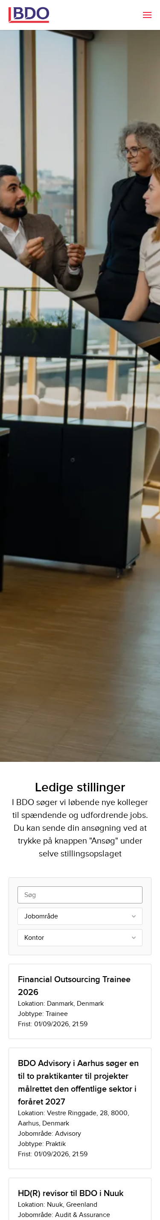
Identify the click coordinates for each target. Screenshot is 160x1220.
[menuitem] (147, 15)
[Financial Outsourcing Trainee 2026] (80, 1001)
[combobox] (80, 916)
